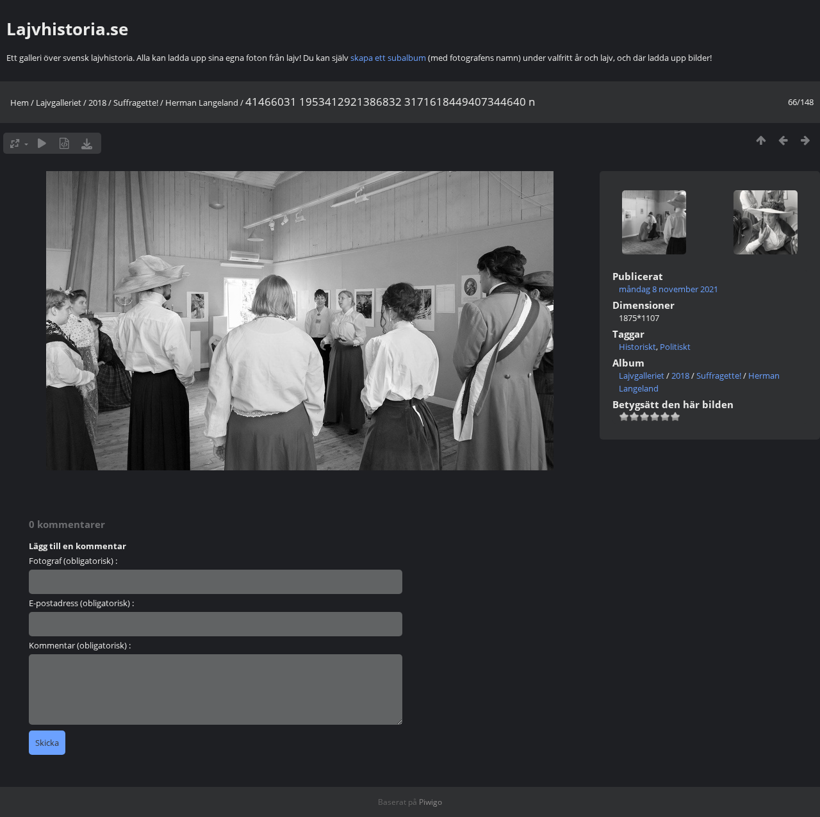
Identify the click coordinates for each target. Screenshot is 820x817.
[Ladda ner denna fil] (87, 143)
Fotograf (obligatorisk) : (73, 560)
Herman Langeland (201, 102)
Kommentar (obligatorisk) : (80, 645)
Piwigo (430, 801)
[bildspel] (42, 143)
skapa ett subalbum (388, 57)
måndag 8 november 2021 (668, 289)
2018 (97, 102)
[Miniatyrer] (761, 140)
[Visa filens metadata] (64, 143)
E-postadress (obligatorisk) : (81, 603)
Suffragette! (135, 102)
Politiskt (675, 346)
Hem (19, 102)
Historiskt (637, 346)
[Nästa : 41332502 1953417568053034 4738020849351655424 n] (805, 140)
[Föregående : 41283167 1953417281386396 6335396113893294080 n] (783, 140)
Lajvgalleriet (58, 102)
